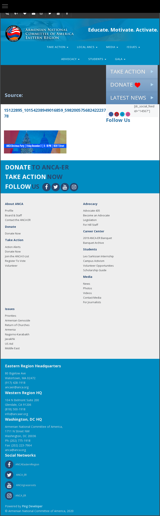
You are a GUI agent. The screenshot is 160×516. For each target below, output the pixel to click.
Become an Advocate (96, 215)
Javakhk (10, 339)
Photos (87, 288)
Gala (119, 59)
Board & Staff (13, 215)
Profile (9, 210)
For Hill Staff (90, 225)
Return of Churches (17, 325)
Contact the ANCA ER (18, 220)
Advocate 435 (91, 210)
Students (96, 59)
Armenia (10, 329)
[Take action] (16, 13)
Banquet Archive (93, 243)
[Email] (33, 13)
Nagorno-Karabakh (17, 334)
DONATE (122, 84)
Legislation (90, 220)
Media (111, 47)
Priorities (10, 315)
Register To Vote (15, 261)
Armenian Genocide (17, 320)
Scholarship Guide (94, 270)
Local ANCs (86, 47)
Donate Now (13, 233)
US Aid (9, 344)
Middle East (12, 348)
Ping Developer (32, 506)
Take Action (56, 47)
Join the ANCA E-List (17, 256)
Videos (87, 293)
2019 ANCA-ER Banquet (97, 238)
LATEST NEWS (128, 97)
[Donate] (25, 13)
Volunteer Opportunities (98, 265)
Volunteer (11, 265)
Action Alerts (13, 247)
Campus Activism (93, 261)
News (86, 284)
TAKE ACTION (127, 71)
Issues (132, 47)
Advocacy (69, 59)
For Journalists (92, 302)
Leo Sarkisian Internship (98, 256)
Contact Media (92, 297)
